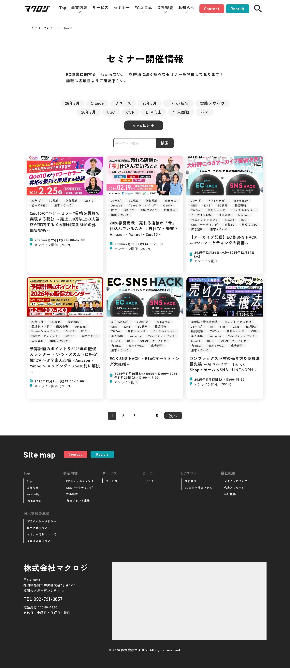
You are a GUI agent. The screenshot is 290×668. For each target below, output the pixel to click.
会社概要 (165, 7)
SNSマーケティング (79, 488)
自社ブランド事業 (78, 501)
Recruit (238, 8)
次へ (173, 415)
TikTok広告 (178, 103)
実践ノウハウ (212, 103)
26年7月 (88, 112)
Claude (97, 103)
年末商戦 (181, 112)
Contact (212, 8)
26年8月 (149, 103)
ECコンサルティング (80, 481)
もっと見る (141, 125)
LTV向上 (154, 112)
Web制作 (72, 494)
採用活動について (39, 528)
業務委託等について (40, 541)
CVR (130, 112)
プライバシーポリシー (41, 521)
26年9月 (72, 103)
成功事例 (190, 481)
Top (62, 7)
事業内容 (79, 7)
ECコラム (143, 7)
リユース (123, 103)
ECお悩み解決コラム (198, 488)
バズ (204, 112)
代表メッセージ (234, 488)
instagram (34, 501)
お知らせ (186, 7)
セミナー (121, 7)
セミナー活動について (41, 534)
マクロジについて (236, 481)
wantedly (33, 494)
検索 (165, 143)
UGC (111, 112)
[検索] (258, 8)
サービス (100, 7)
